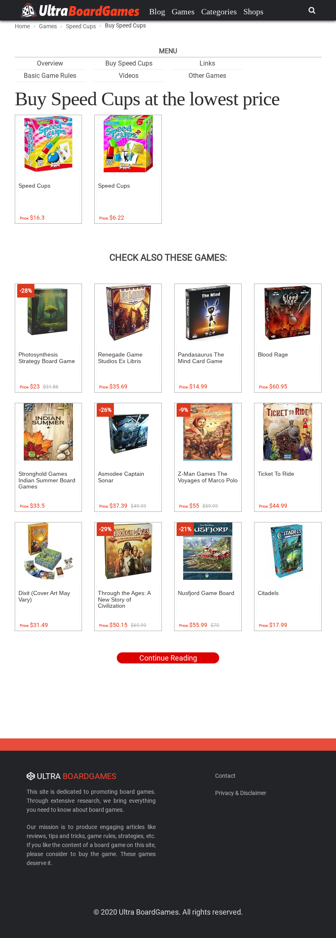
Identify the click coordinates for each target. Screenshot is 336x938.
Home (22, 26)
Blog (157, 11)
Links (207, 63)
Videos (128, 75)
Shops (253, 11)
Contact (225, 775)
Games (183, 11)
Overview (50, 63)
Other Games (207, 75)
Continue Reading (168, 658)
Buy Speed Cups (128, 63)
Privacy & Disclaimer (240, 793)
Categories (219, 11)
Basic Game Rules (50, 75)
